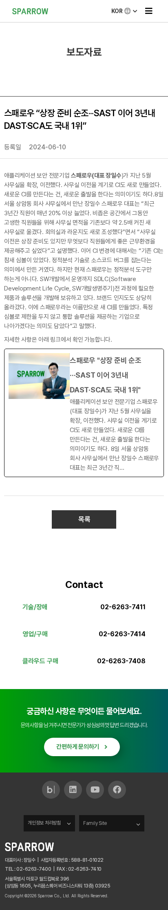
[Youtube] (95, 790)
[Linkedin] (73, 790)
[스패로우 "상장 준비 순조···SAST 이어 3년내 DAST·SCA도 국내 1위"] (84, 413)
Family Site (95, 823)
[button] (148, 11)
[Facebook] (117, 790)
